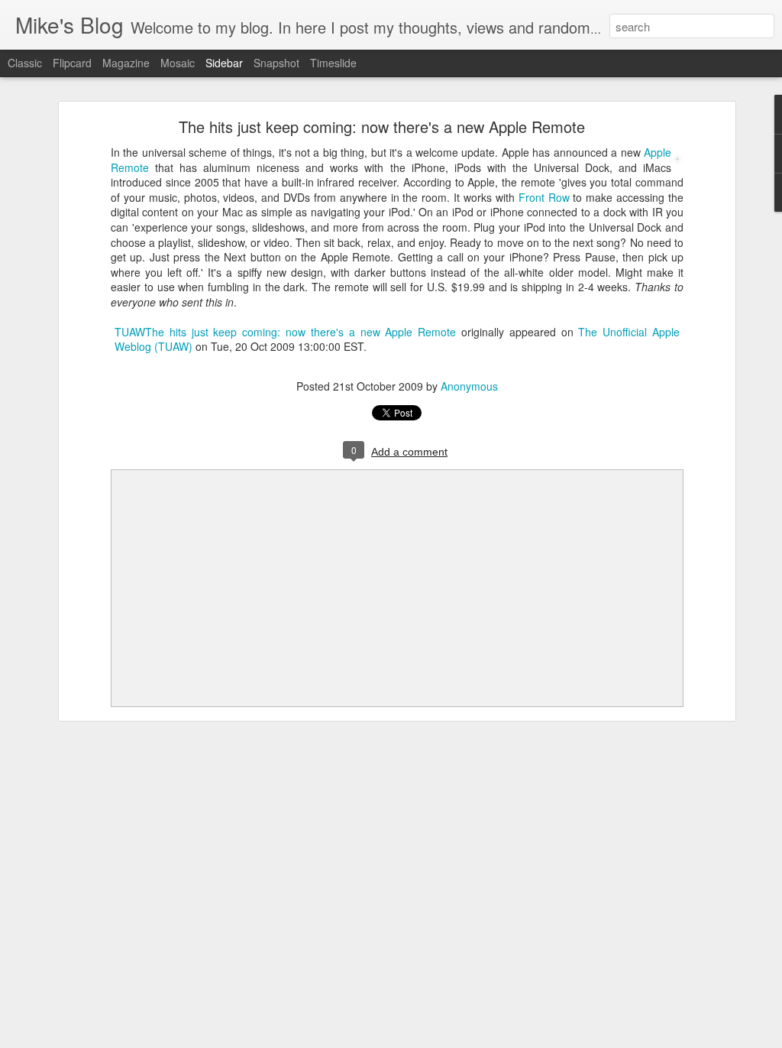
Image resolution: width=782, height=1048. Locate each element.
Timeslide (333, 62)
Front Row (544, 197)
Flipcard (72, 62)
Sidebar (224, 62)
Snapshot (276, 62)
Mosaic (177, 62)
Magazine (126, 62)
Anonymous (469, 386)
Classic (25, 62)
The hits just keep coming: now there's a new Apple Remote (382, 126)
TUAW (130, 331)
